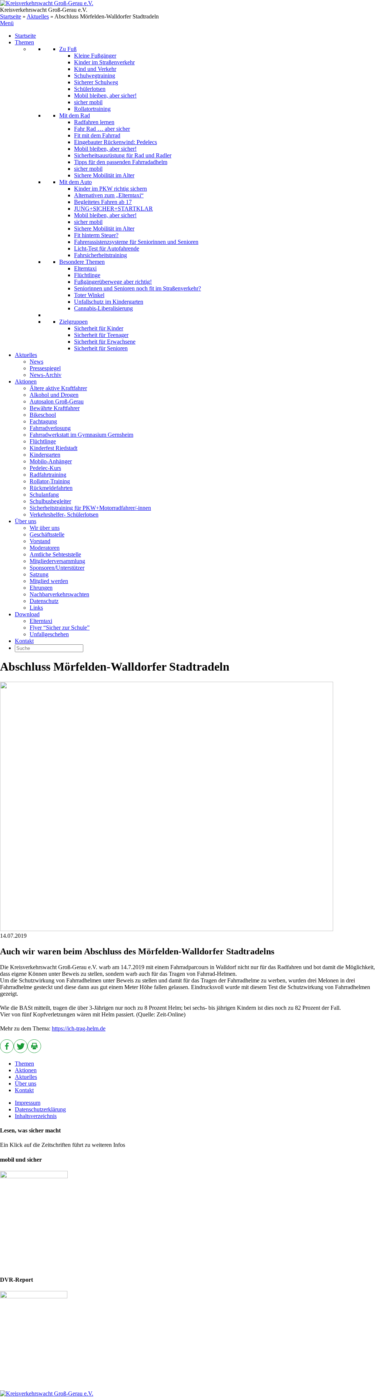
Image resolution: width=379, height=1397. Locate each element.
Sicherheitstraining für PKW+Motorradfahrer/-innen (90, 508)
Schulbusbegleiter (50, 501)
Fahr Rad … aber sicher (102, 129)
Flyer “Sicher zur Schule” (60, 627)
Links (36, 607)
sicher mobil (88, 102)
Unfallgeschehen (49, 634)
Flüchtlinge (87, 275)
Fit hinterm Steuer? (96, 235)
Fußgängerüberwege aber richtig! (113, 282)
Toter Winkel (89, 295)
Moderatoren (45, 548)
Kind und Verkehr (95, 69)
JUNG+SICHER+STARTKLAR (113, 208)
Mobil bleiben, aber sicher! (105, 95)
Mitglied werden (49, 581)
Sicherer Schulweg (96, 82)
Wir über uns (45, 528)
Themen (24, 42)
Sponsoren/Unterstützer (57, 568)
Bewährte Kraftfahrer (55, 408)
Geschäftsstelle (47, 534)
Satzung (39, 574)
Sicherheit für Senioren (101, 348)
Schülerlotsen (89, 89)
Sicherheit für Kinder (98, 328)
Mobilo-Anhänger (51, 461)
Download (27, 614)
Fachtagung (43, 421)
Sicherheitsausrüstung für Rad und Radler (122, 155)
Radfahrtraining (48, 474)
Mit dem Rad (74, 115)
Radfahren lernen (94, 122)
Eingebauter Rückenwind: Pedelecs (115, 142)
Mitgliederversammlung (57, 561)
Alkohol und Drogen (54, 395)
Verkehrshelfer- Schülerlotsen (64, 514)
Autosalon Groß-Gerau (57, 401)
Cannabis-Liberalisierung (103, 308)
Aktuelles (38, 16)
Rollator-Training (50, 481)
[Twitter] (20, 1046)
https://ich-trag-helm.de (78, 1028)
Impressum (27, 1103)
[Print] (34, 1046)
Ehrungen (41, 588)
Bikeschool (43, 415)
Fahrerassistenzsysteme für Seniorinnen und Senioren (136, 242)
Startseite (10, 16)
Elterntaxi (85, 268)
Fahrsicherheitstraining (100, 255)
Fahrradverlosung (50, 428)
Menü (7, 23)
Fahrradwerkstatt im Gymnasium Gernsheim (81, 435)
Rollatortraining (92, 109)
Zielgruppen (73, 321)
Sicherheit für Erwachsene (104, 341)
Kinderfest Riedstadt (53, 448)
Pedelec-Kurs (45, 468)
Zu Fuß (68, 49)
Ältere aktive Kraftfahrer (58, 388)
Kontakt (24, 641)
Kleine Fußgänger (95, 55)
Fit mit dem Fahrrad (97, 135)
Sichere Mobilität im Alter (104, 175)
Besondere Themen (82, 262)
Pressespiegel (45, 368)
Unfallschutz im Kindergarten (108, 302)
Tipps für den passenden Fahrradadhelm (120, 162)
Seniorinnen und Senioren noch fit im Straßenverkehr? (137, 288)
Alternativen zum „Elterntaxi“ (109, 195)
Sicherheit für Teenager (101, 335)
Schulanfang (44, 494)
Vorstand (40, 541)
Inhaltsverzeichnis (36, 1116)
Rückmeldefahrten (51, 488)
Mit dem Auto (75, 182)
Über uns (25, 521)
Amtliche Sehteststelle (55, 554)
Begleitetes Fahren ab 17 (103, 202)
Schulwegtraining (94, 75)
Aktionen (26, 381)
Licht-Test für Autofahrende (106, 248)
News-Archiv (45, 375)
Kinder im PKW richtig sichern (110, 188)
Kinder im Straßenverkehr (104, 62)
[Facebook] (7, 1046)
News (36, 361)
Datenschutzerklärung (40, 1109)
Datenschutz (44, 601)
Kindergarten (45, 455)
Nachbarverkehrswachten (59, 594)
